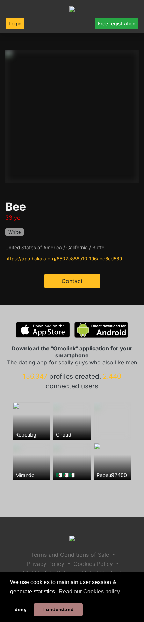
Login (15, 23)
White (14, 232)
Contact (72, 281)
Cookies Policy (93, 563)
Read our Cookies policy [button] (89, 591)
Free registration (116, 23)
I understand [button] (58, 609)
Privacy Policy (45, 563)
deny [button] (21, 609)
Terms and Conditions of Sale (70, 554)
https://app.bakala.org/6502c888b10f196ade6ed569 (63, 258)
